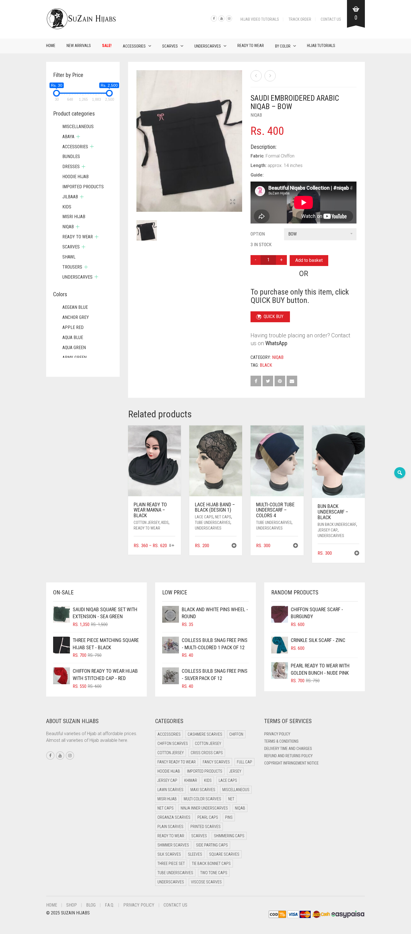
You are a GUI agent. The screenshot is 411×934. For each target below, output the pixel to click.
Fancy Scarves (216, 762)
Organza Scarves (173, 817)
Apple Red (73, 327)
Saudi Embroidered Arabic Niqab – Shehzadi (38, 3)
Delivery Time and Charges (288, 748)
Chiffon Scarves (172, 743)
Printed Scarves (205, 826)
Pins (229, 817)
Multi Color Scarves (202, 799)
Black (266, 365)
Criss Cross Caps (207, 753)
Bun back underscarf (337, 524)
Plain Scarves (170, 826)
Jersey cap (328, 530)
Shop (71, 905)
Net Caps (223, 517)
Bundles (71, 156)
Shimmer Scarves (173, 845)
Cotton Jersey (147, 522)
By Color (282, 46)
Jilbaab (70, 196)
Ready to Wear (250, 45)
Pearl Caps (207, 817)
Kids (165, 522)
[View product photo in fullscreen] (232, 202)
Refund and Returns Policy (288, 756)
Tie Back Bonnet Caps (211, 863)
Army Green (74, 357)
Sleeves (195, 854)
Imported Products (83, 186)
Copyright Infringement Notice (291, 763)
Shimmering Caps (229, 836)
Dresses (71, 166)
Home (50, 45)
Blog (91, 905)
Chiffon (236, 734)
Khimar (190, 780)
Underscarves (207, 46)
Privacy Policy (277, 734)
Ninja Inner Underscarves (204, 808)
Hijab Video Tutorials (259, 19)
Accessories (134, 46)
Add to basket (309, 260)
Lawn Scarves (170, 789)
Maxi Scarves (202, 789)
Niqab (256, 115)
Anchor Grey (75, 317)
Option (258, 234)
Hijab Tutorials (321, 45)
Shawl (68, 257)
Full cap (244, 762)
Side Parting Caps (212, 845)
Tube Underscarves (212, 522)
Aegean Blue (75, 307)
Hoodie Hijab (75, 176)
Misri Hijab (73, 216)
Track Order (300, 19)
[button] (234, 546)
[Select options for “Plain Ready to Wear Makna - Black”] (171, 546)
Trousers (72, 267)
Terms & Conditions (281, 741)
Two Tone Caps (213, 873)
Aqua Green (74, 347)
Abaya (68, 136)
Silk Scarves (169, 854)
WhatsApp (276, 343)
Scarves (170, 46)
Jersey (235, 771)
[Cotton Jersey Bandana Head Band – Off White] (270, 75)
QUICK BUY (274, 316)
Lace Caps (204, 517)
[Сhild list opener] (78, 136)
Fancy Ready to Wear (176, 762)
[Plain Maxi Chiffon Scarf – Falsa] (256, 75)
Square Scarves (224, 854)
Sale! (107, 45)
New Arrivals (79, 45)
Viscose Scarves (206, 882)
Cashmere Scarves (205, 734)
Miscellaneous (78, 126)
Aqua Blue (72, 337)
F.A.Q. (109, 905)
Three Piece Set (171, 863)
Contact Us (331, 19)
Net (231, 799)
